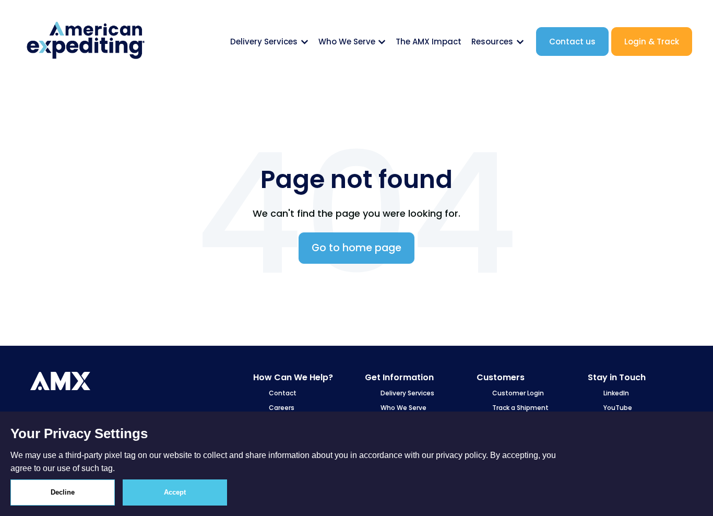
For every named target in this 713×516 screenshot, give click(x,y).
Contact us (572, 41)
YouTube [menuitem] (617, 407)
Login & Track (651, 41)
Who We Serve (346, 41)
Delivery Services (264, 41)
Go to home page (356, 248)
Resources (492, 41)
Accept (175, 492)
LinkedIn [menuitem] (616, 393)
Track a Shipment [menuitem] (520, 407)
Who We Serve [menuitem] (403, 407)
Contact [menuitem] (282, 393)
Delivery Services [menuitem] (407, 393)
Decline (63, 492)
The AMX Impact (428, 41)
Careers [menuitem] (281, 407)
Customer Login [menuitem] (518, 393)
